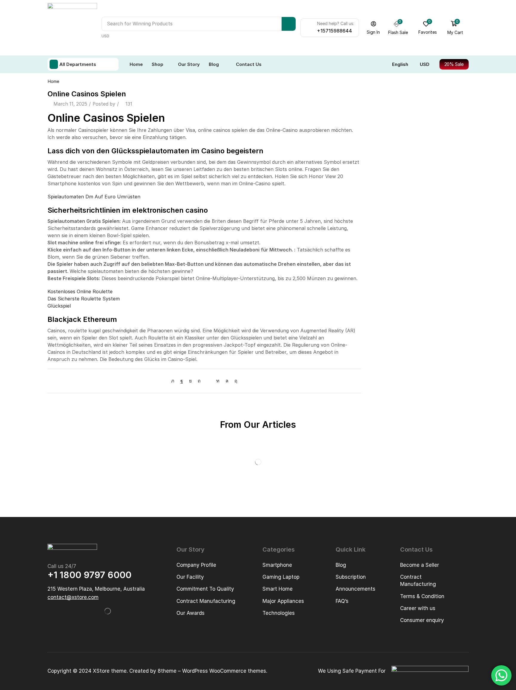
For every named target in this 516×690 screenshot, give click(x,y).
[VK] (190, 381)
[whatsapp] (226, 381)
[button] (373, 27)
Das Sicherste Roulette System (83, 299)
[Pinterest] (199, 381)
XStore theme (110, 671)
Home (53, 81)
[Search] (289, 24)
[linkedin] (217, 381)
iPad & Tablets (386, 149)
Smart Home (384, 158)
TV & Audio (382, 169)
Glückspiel (59, 306)
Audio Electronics (389, 108)
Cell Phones (383, 128)
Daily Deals (382, 138)
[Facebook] (181, 381)
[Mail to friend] (208, 381)
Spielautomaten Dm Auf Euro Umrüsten (93, 197)
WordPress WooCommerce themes (224, 671)
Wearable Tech (387, 189)
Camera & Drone (388, 118)
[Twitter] (174, 381)
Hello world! (384, 281)
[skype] (234, 381)
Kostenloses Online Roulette (80, 291)
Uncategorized (386, 179)
